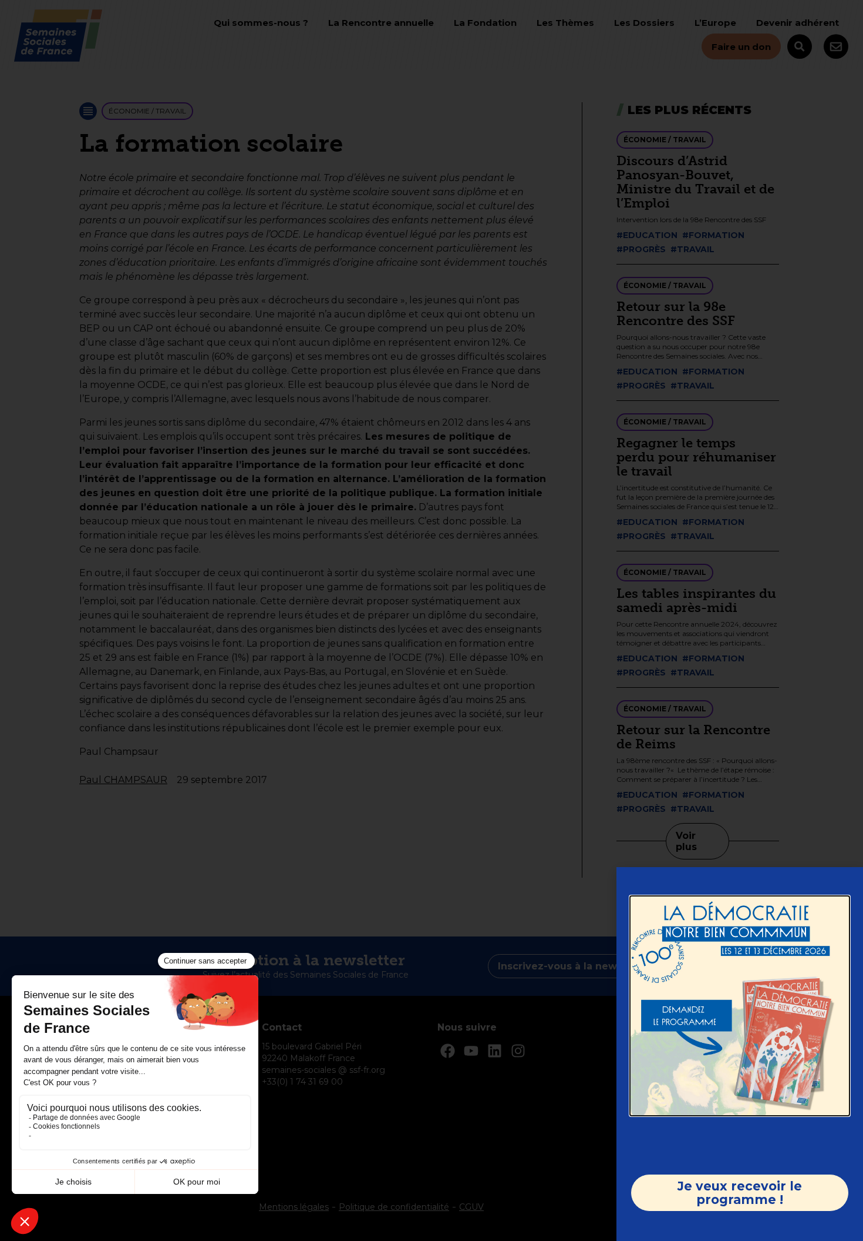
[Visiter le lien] (740, 1006)
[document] (431, 620)
